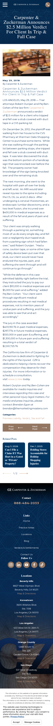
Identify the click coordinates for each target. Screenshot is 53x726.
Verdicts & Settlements (26, 547)
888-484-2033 (26, 503)
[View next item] (23, 473)
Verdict (26, 418)
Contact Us (26, 554)
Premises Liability (12, 418)
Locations (26, 534)
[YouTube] (26, 564)
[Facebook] (34, 564)
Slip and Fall (37, 418)
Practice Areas (26, 527)
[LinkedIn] (18, 564)
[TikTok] (42, 564)
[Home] (26, 5)
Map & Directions (26, 593)
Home (26, 521)
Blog (26, 541)
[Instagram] (11, 564)
